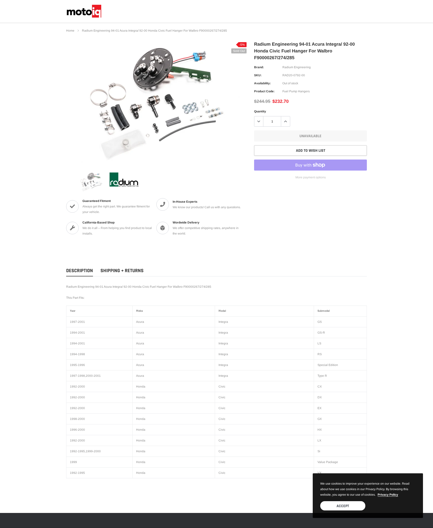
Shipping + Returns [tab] (122, 271)
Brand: (259, 67)
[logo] (83, 11)
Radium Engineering (296, 67)
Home (70, 30)
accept (343, 506)
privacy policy (388, 494)
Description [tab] (79, 271)
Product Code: (264, 91)
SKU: (258, 75)
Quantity (260, 111)
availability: (262, 83)
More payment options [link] (310, 177)
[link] (91, 182)
